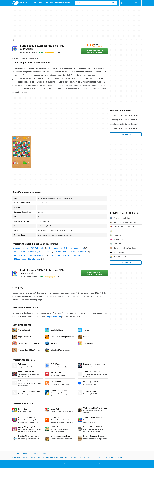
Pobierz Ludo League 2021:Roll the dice (71, 252)
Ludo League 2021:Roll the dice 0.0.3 (124, 128)
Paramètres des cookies (113, 457)
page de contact (54, 316)
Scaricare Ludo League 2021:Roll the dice (64, 255)
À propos (15, 453)
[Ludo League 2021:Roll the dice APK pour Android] (14, 48)
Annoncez (34, 453)
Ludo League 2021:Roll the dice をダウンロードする (32, 252)
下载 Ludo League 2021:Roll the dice (26, 259)
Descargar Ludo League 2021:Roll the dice (28, 248)
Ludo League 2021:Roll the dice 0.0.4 (124, 124)
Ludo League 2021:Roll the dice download (28, 255)
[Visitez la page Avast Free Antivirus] (94, 45)
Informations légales (86, 457)
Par (29, 52)
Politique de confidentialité (66, 457)
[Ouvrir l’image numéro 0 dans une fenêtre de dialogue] (21, 152)
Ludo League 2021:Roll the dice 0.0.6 (124, 120)
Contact (25, 453)
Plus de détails (126, 134)
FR (136, 3)
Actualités (37, 3)
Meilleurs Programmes (60, 3)
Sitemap (44, 453)
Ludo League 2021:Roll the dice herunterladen (66, 248)
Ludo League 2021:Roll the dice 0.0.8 (124, 115)
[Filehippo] (20, 3)
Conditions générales (20, 457)
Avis (46, 3)
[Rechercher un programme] (113, 3)
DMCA (99, 457)
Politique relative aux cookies (42, 457)
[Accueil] (13, 40)
